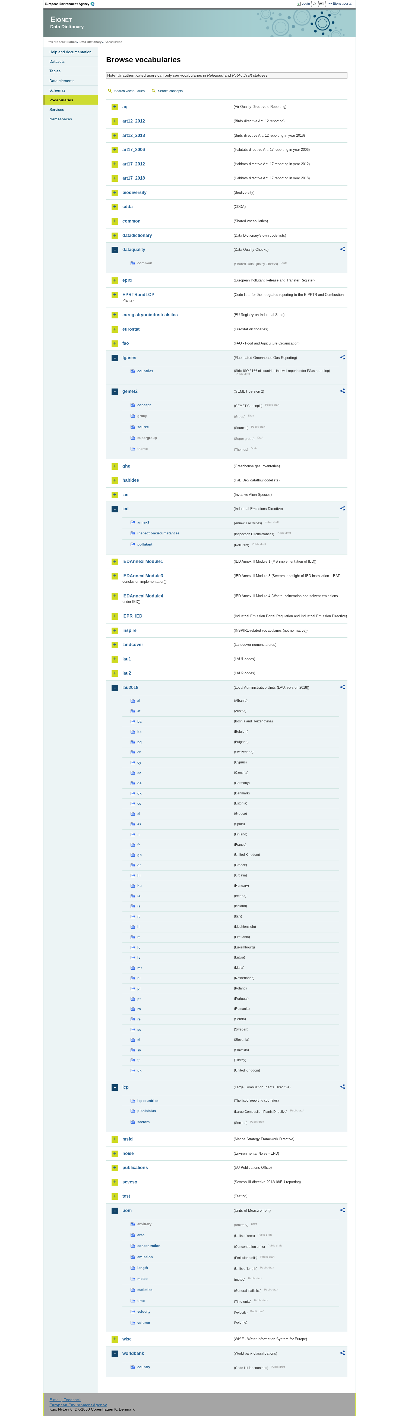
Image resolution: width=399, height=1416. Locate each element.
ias (125, 494)
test (126, 1196)
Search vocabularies (129, 91)
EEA (71, 4)
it (138, 916)
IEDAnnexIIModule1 (142, 561)
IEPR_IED (132, 616)
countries (145, 371)
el (138, 814)
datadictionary (137, 235)
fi (138, 834)
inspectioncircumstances (158, 533)
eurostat (131, 329)
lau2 (126, 673)
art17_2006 (133, 149)
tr (138, 1060)
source (143, 427)
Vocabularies (61, 100)
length (142, 1268)
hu (139, 886)
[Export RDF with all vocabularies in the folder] (342, 250)
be (139, 732)
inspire (129, 630)
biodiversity (134, 192)
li (138, 927)
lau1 (126, 659)
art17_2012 (133, 164)
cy (139, 762)
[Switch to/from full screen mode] (322, 4)
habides (130, 480)
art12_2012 (133, 121)
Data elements (61, 81)
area (140, 1235)
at (138, 711)
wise (127, 1339)
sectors (143, 1122)
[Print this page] (315, 4)
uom (127, 1210)
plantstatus (146, 1111)
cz (139, 773)
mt (139, 968)
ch (139, 752)
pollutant (144, 544)
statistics (144, 1290)
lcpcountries (147, 1101)
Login (306, 3)
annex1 (143, 522)
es (139, 824)
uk (139, 1071)
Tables (55, 71)
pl (139, 988)
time (141, 1301)
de (139, 783)
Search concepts (170, 91)
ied (125, 508)
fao (125, 343)
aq (125, 106)
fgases (129, 357)
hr (139, 875)
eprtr (127, 280)
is (138, 906)
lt (138, 937)
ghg (126, 466)
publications (135, 1167)
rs (139, 1019)
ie (138, 896)
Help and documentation (70, 52)
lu (139, 947)
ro (139, 1009)
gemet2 (130, 391)
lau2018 (130, 687)
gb (139, 855)
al (138, 701)
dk (139, 793)
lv (138, 958)
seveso (129, 1182)
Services (56, 109)
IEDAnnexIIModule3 (142, 576)
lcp (125, 1087)
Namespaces (60, 119)
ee (139, 803)
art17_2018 (133, 178)
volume (143, 1323)
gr (139, 865)
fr (138, 845)
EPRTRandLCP (138, 294)
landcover (132, 644)
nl (139, 978)
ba (139, 721)
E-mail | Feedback (65, 1400)
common (131, 221)
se (139, 1029)
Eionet (71, 41)
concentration (148, 1246)
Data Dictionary (91, 41)
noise (128, 1153)
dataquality (133, 249)
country (143, 1367)
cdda (127, 206)
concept (144, 405)
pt (139, 999)
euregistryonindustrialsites (150, 314)
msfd (127, 1139)
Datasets (57, 61)
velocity (143, 1312)
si (138, 1040)
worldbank (133, 1353)
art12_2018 (133, 135)
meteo (142, 1279)
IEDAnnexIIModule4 (142, 596)
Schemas (57, 90)
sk (139, 1050)
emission (145, 1257)
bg (139, 742)
